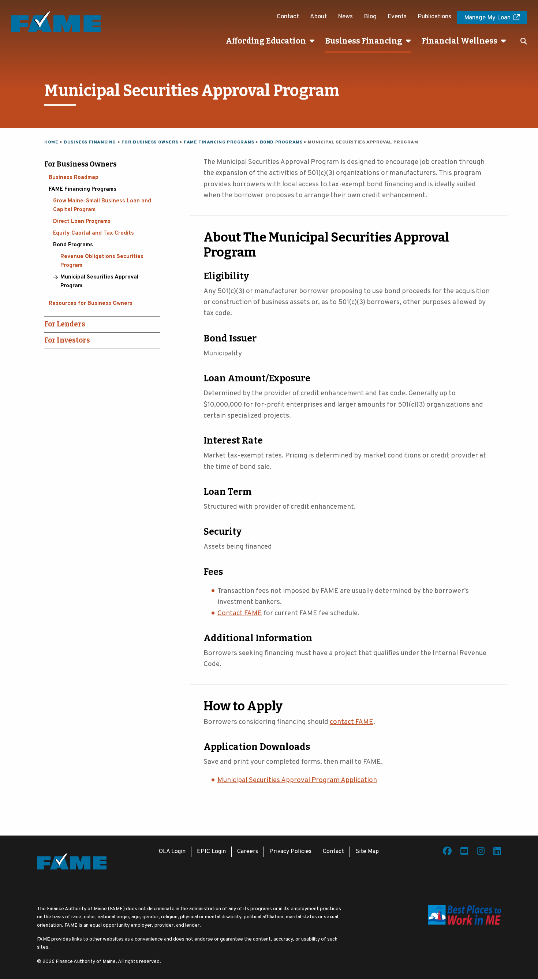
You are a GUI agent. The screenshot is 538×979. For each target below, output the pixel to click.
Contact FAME (239, 613)
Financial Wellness (459, 41)
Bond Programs (73, 245)
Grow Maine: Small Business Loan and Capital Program (102, 205)
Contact (288, 17)
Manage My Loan (487, 18)
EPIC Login (211, 851)
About (318, 17)
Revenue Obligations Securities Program (101, 261)
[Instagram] (481, 852)
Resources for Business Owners (90, 303)
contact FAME (351, 722)
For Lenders (64, 324)
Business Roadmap (73, 177)
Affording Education (266, 41)
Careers (247, 851)
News (345, 17)
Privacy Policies (290, 851)
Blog (370, 17)
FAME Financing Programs (82, 189)
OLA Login (172, 851)
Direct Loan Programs (82, 221)
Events (397, 17)
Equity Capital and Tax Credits (93, 233)
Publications (434, 17)
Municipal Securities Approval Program (99, 281)
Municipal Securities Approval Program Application (297, 780)
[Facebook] (447, 852)
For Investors (67, 340)
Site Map (367, 851)
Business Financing (363, 41)
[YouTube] (464, 852)
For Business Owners (80, 164)
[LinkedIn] (497, 852)
